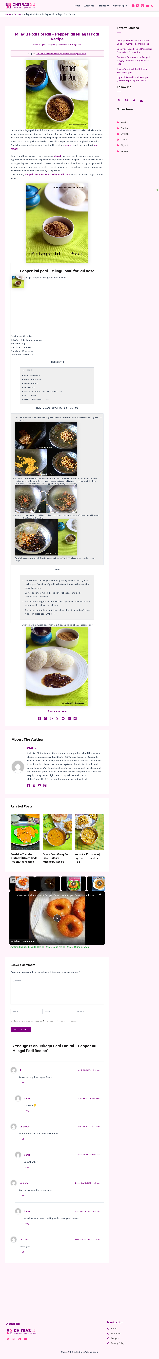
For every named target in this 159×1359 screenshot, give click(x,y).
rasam (67, 145)
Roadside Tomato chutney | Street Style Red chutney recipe (24, 858)
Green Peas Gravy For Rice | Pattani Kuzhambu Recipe (56, 858)
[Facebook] (133, 5)
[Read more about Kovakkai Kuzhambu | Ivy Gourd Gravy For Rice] (89, 832)
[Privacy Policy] (115, 1343)
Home (77, 5)
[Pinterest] (142, 5)
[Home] (112, 1328)
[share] (100, 894)
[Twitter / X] (57, 718)
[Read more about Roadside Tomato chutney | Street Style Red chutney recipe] (25, 832)
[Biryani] (122, 145)
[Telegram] (63, 718)
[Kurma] (122, 139)
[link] (13, 895)
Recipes (102, 5)
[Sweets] (122, 151)
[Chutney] (123, 134)
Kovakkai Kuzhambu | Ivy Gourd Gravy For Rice (87, 858)
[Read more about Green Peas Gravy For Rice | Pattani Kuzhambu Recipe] (57, 832)
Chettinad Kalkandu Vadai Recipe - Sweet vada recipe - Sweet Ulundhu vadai (56, 895)
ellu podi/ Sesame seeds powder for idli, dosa (47, 174)
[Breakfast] (124, 122)
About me (89, 5)
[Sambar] (123, 128)
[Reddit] (75, 718)
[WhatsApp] (51, 718)
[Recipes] (113, 1338)
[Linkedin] (69, 718)
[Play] (73, 883)
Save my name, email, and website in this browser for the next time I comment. (45, 1021)
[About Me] (113, 1333)
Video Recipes (120, 5)
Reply (22, 1082)
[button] (107, 6)
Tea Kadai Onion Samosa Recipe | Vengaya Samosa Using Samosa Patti (133, 60)
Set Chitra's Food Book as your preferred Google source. (61, 53)
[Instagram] (137, 5)
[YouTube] (147, 5)
